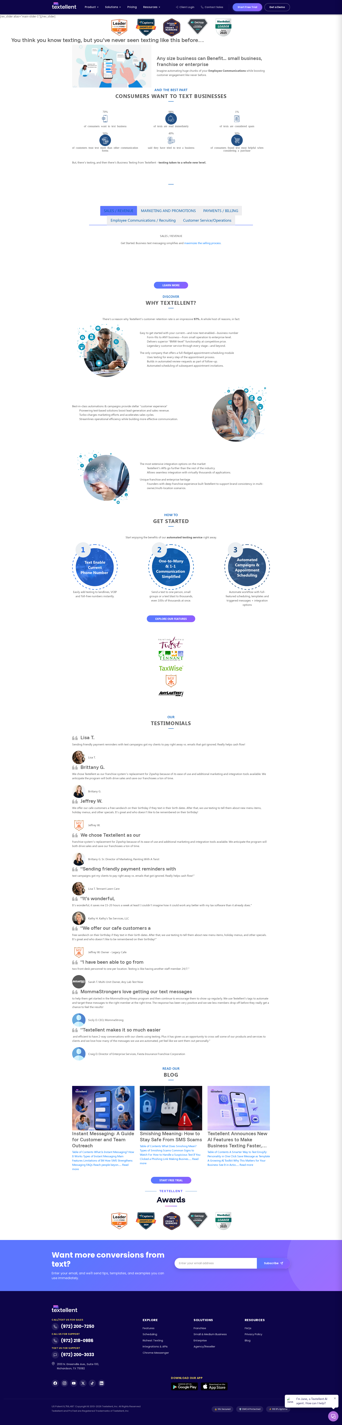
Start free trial (171, 1180)
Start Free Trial (247, 7)
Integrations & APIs (155, 1346)
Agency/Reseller (204, 1346)
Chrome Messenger (156, 1353)
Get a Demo (277, 7)
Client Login (186, 7)
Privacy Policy (253, 1334)
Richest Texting (153, 1340)
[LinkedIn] (101, 1383)
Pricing (132, 7)
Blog (247, 1340)
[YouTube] (73, 1383)
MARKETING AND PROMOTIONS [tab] (168, 210)
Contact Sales (214, 7)
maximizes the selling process (202, 243)
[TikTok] (92, 1383)
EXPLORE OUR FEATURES (171, 619)
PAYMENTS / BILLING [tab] (220, 210)
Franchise (200, 1328)
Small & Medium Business (210, 1334)
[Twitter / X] (83, 1383)
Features (148, 1328)
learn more (171, 285)
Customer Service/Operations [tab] (207, 220)
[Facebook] (55, 1383)
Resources (150, 7)
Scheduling (150, 1334)
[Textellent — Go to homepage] (64, 7)
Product (90, 7)
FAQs (248, 1328)
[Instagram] (64, 1383)
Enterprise (200, 1340)
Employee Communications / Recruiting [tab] (143, 220)
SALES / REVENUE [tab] (118, 210)
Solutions (111, 7)
